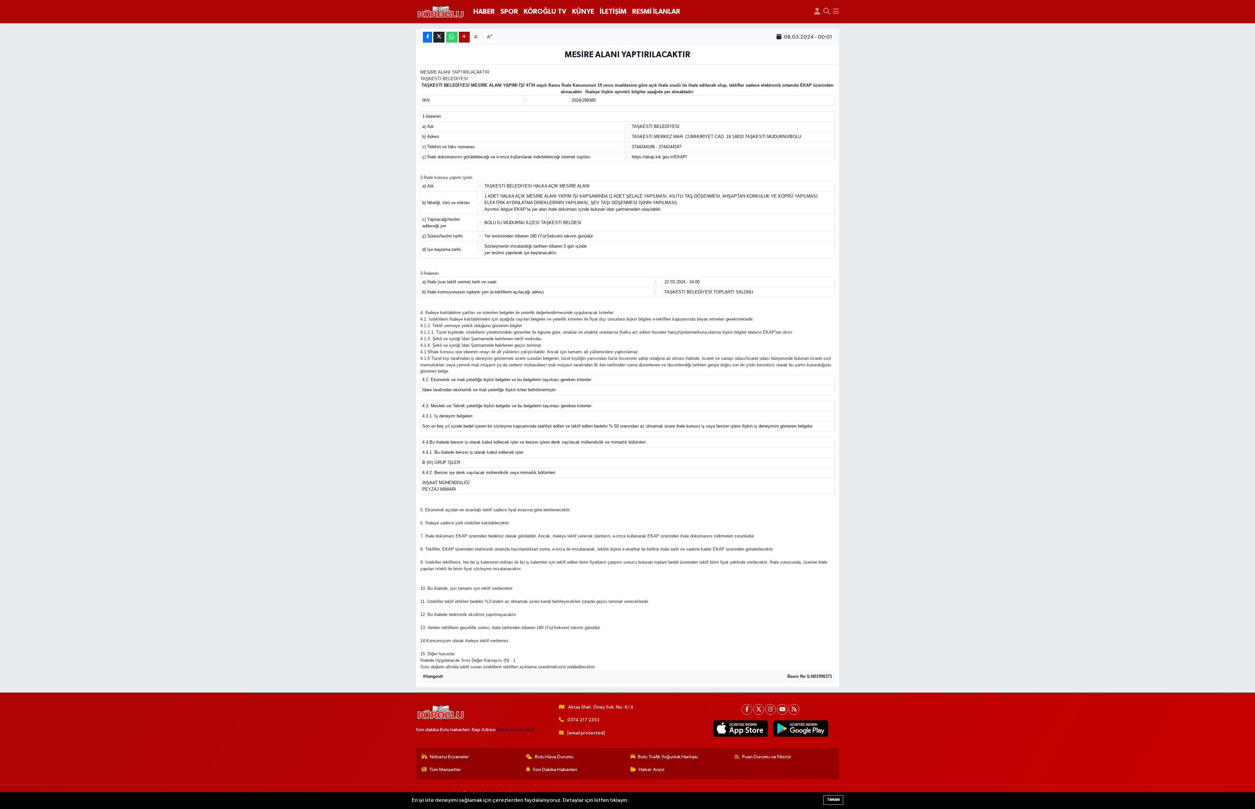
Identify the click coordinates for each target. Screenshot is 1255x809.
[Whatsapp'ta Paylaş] (452, 37)
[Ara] (826, 12)
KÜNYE (583, 11)
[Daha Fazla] (464, 37)
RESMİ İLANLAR (656, 11)
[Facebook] (747, 709)
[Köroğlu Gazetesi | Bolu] (440, 12)
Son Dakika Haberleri (555, 769)
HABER (484, 11)
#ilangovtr (433, 676)
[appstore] (740, 728)
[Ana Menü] (836, 12)
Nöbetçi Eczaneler (449, 756)
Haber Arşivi (651, 769)
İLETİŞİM (613, 11)
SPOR (509, 11)
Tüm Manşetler (445, 769)
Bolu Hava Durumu (554, 756)
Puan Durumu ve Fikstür (766, 756)
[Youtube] (782, 709)
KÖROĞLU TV (545, 11)
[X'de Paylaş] (438, 37)
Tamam (833, 799)
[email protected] (515, 729)
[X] (758, 709)
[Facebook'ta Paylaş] (427, 37)
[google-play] (800, 728)
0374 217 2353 (583, 719)
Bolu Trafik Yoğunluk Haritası (668, 756)
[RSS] (794, 709)
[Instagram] (770, 709)
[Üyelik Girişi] (817, 12)
